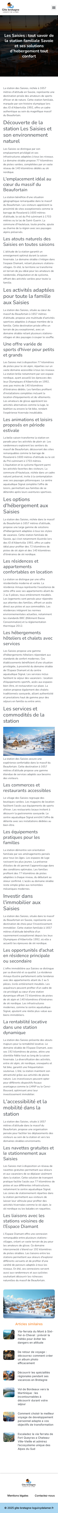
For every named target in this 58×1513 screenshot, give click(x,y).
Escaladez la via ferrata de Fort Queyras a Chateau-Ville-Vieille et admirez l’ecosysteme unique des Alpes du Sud (35, 1441)
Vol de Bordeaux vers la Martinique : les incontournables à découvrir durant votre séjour (33, 1397)
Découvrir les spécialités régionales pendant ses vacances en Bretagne (34, 1376)
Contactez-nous (45, 1495)
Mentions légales (17, 1495)
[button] (53, 7)
